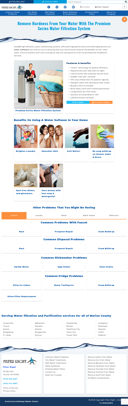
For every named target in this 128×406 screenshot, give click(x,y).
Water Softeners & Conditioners (70, 13)
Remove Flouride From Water (101, 369)
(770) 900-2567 (17, 2)
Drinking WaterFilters (92, 13)
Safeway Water (24, 401)
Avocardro (107, 403)
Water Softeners (52, 366)
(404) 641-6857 (51, 2)
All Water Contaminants (98, 378)
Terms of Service (10, 388)
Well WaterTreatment (50, 13)
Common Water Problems (57, 357)
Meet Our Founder (53, 375)
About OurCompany (111, 13)
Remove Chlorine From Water (101, 372)
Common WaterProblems (12, 13)
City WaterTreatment (32, 13)
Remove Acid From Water (99, 375)
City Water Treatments (55, 360)
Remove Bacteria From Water (101, 363)
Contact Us (50, 372)
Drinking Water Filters (55, 369)
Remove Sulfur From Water (100, 357)
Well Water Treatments (55, 363)
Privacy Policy (9, 391)
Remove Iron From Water (99, 360)
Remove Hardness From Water (102, 366)
